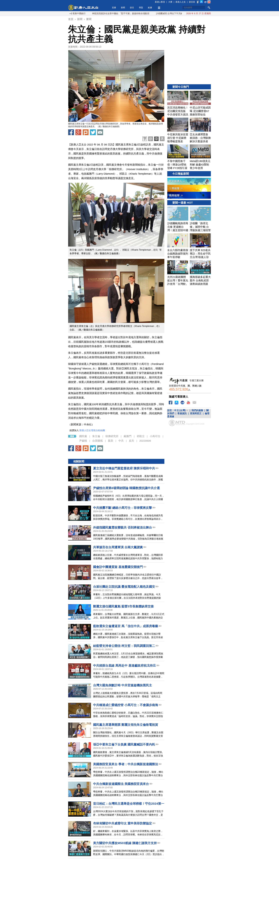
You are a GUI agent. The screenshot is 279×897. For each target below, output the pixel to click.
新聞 (123, 7)
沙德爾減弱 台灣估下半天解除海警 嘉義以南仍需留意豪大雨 (159, 13)
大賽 (170, 2)
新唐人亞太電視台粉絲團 (92, 430)
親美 (110, 440)
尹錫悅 (83, 440)
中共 (121, 440)
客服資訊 (182, 413)
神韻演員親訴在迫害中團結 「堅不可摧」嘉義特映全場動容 (94, 13)
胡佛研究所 (111, 436)
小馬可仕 (155, 436)
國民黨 (83, 436)
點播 (150, 7)
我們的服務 (197, 410)
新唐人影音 (160, 2)
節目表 (192, 2)
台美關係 (97, 440)
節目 (132, 7)
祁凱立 (141, 436)
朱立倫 (96, 436)
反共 (131, 440)
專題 (141, 7)
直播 (114, 7)
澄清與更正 (196, 413)
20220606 (145, 440)
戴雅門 (128, 436)
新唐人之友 (181, 2)
